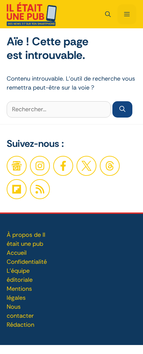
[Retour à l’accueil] (32, 14)
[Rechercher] (122, 109)
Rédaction (20, 325)
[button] (107, 14)
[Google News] (17, 166)
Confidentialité (27, 262)
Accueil (17, 253)
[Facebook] (40, 166)
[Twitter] (86, 166)
